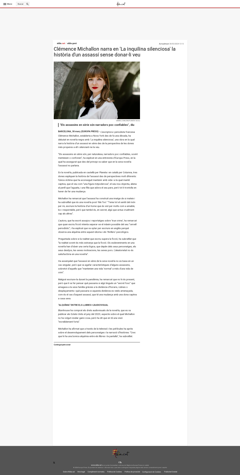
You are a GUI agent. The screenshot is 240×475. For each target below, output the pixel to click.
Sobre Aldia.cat (69, 471)
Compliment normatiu (96, 471)
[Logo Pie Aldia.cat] (120, 457)
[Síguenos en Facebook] (118, 462)
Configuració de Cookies (151, 472)
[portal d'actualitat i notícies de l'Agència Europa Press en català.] (121, 6)
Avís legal (81, 471)
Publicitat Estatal (170, 471)
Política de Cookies (114, 471)
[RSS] (121, 462)
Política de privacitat (132, 471)
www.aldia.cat (96, 465)
